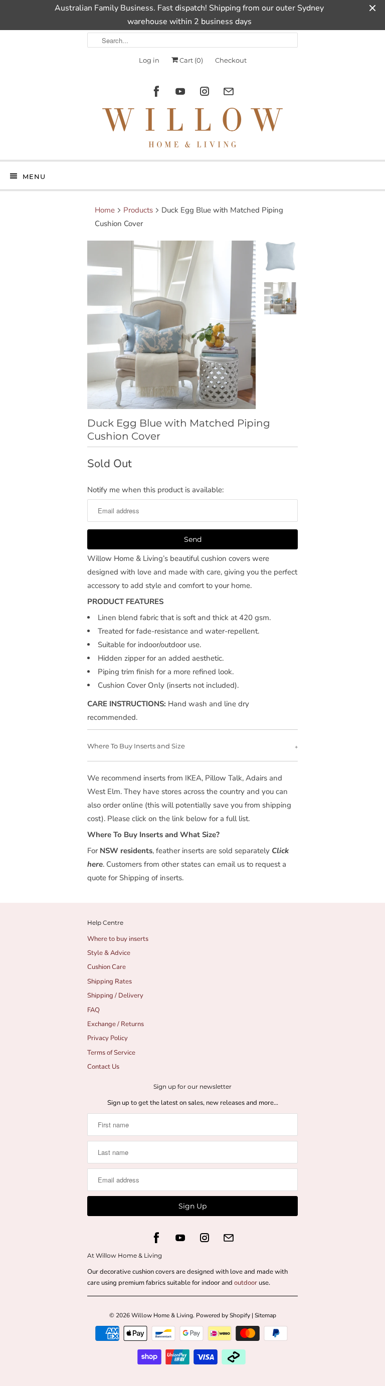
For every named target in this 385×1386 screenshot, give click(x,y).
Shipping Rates (109, 981)
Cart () (190, 60)
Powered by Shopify (223, 1315)
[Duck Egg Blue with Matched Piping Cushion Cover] (171, 325)
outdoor (246, 1282)
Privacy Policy (107, 1038)
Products (138, 210)
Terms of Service (111, 1052)
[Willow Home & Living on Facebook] (156, 91)
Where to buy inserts (117, 938)
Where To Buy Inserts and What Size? (153, 835)
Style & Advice (108, 952)
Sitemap (265, 1315)
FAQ (93, 1010)
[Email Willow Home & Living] (228, 91)
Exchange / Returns (115, 1024)
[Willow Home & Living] (192, 130)
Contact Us (103, 1066)
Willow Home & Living (162, 1315)
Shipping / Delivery (115, 995)
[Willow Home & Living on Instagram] (204, 91)
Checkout (231, 60)
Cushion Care (106, 966)
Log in (149, 60)
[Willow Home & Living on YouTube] (180, 91)
